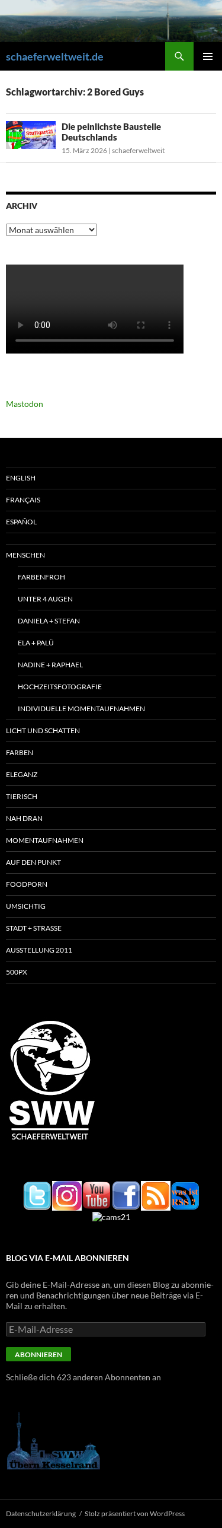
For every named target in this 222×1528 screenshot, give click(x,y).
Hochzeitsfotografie (60, 686)
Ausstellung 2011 (39, 950)
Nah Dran (24, 818)
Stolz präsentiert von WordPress (135, 1513)
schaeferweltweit (138, 150)
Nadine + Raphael (50, 664)
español (21, 521)
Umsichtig (26, 906)
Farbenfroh (41, 576)
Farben (19, 752)
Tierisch (21, 796)
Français (23, 499)
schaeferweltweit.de (55, 56)
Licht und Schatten (43, 730)
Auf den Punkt (33, 862)
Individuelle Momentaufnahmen (81, 708)
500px (16, 971)
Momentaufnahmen (44, 840)
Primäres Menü (208, 56)
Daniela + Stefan (49, 620)
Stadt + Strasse (34, 928)
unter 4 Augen (45, 598)
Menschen (25, 554)
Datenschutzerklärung (41, 1513)
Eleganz (21, 774)
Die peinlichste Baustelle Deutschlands (111, 131)
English (21, 477)
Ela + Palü (36, 642)
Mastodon (24, 404)
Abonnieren (38, 1354)
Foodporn (26, 884)
